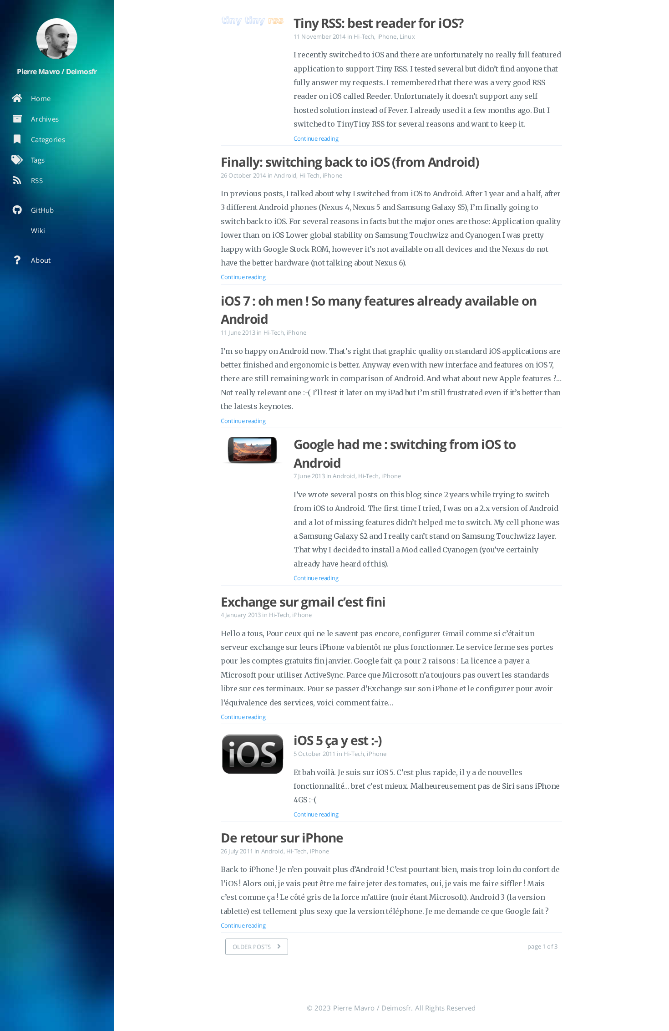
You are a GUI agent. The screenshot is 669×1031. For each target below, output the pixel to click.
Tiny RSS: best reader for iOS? (378, 22)
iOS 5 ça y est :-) (337, 740)
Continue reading (316, 138)
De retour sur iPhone (282, 837)
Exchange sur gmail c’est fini (303, 601)
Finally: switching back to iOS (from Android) (350, 161)
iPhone (387, 36)
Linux (407, 36)
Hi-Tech (364, 36)
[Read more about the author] (57, 38)
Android (285, 175)
